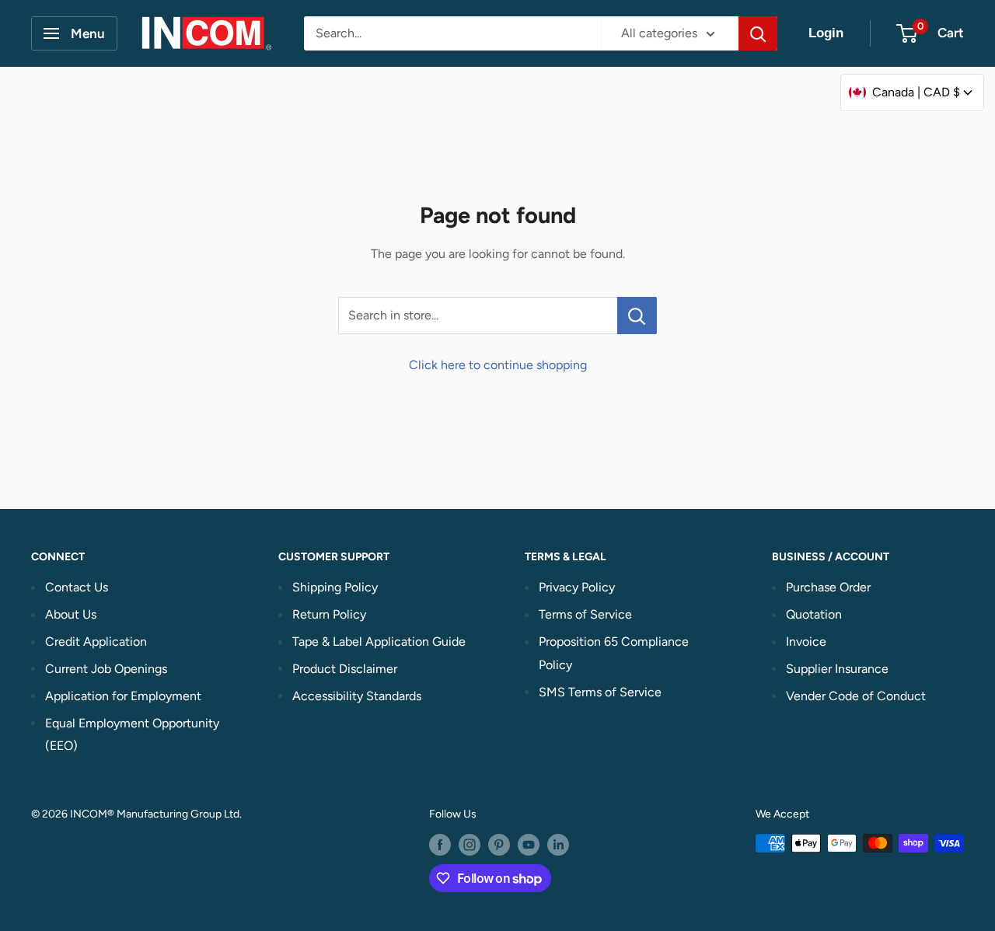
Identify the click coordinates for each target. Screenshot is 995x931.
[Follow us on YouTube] (528, 845)
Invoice (806, 641)
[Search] (757, 33)
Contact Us (76, 587)
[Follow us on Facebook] (440, 845)
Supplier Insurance (837, 668)
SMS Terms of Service (600, 692)
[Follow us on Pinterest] (499, 845)
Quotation (814, 614)
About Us (70, 614)
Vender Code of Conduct (856, 696)
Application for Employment (123, 696)
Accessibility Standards (356, 696)
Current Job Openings (106, 668)
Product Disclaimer (344, 668)
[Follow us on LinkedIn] (558, 845)
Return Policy (329, 614)
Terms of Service (585, 614)
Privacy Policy (577, 587)
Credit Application (96, 641)
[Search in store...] (637, 315)
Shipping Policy (335, 587)
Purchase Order (828, 587)
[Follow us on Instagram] (469, 845)
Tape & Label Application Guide (379, 641)
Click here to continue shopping (498, 364)
